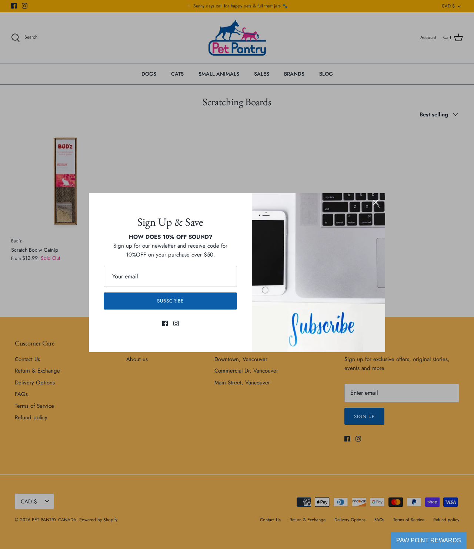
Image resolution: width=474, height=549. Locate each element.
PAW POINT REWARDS (428, 540)
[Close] (376, 202)
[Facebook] (165, 323)
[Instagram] (176, 323)
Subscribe (170, 300)
